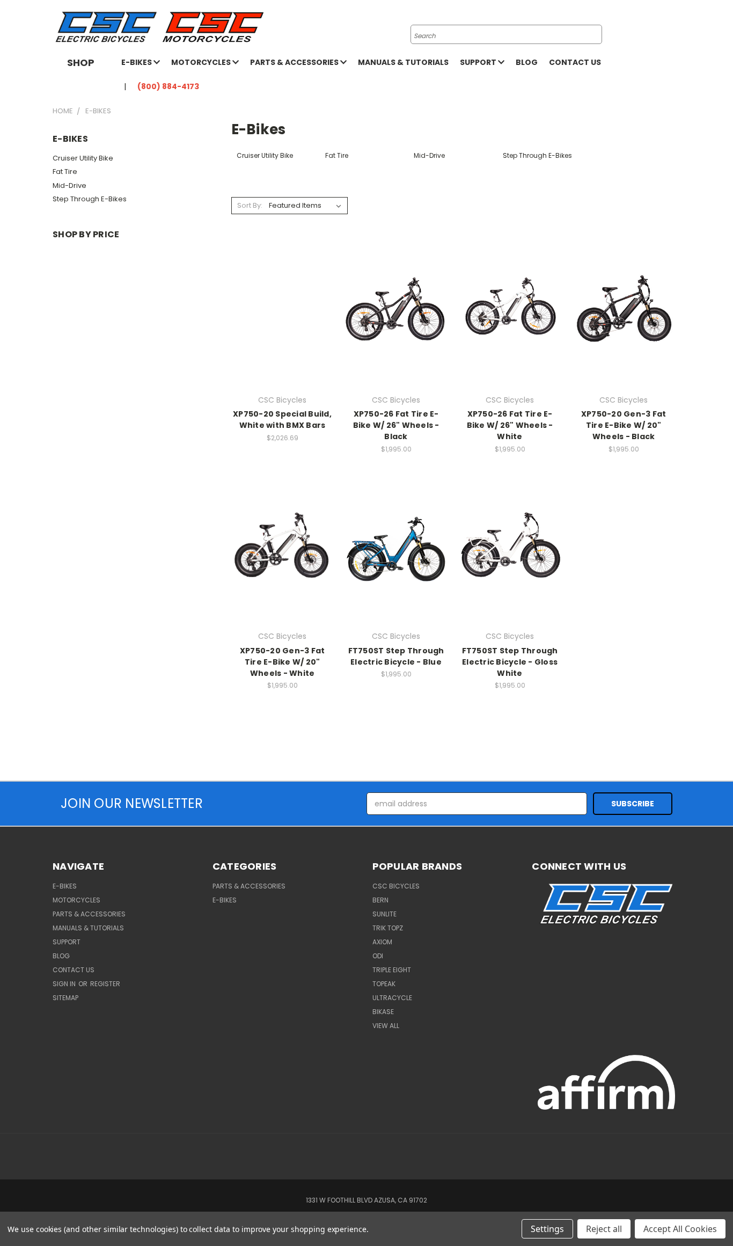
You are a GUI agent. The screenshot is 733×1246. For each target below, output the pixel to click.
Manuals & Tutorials (403, 62)
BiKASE (383, 1011)
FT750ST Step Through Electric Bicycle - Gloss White (510, 662)
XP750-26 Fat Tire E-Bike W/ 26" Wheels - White (510, 425)
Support (479, 62)
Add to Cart (396, 326)
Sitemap (65, 997)
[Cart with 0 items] (677, 27)
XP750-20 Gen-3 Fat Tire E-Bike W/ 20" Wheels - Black (623, 425)
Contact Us (575, 62)
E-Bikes (137, 62)
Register (105, 983)
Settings (547, 1229)
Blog (527, 62)
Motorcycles (201, 62)
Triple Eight (391, 969)
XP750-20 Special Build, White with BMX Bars (282, 420)
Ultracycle (392, 997)
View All (385, 1025)
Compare (279, 317)
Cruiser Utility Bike (83, 158)
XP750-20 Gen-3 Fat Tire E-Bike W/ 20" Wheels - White (282, 662)
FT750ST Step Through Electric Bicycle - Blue (396, 656)
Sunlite (384, 914)
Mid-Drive (69, 185)
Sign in (65, 983)
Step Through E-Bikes (90, 199)
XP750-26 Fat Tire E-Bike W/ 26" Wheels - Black (396, 425)
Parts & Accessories (295, 62)
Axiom (382, 941)
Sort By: (249, 205)
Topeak (383, 983)
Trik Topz (387, 927)
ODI (377, 955)
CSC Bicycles (396, 886)
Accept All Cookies (680, 1229)
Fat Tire (65, 171)
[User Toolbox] (659, 27)
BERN (380, 900)
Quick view (282, 296)
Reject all (604, 1229)
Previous (705, 1212)
